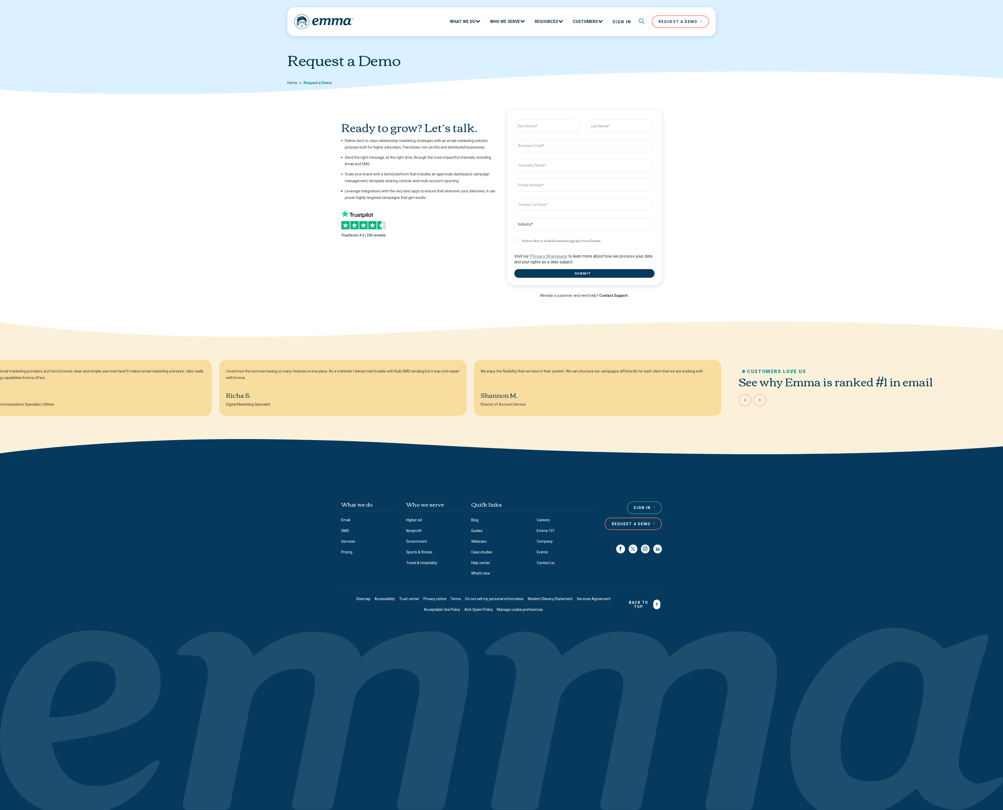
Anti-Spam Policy (478, 609)
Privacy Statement (548, 255)
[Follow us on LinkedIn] (657, 549)
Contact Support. (614, 295)
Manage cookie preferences (520, 609)
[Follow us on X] (633, 549)
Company (545, 541)
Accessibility (385, 599)
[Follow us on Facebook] (620, 549)
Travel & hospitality (421, 563)
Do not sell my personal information (494, 599)
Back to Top (639, 604)
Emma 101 (546, 531)
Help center (480, 563)
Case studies (481, 552)
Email (345, 520)
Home (292, 83)
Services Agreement (594, 599)
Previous (745, 400)
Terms (455, 599)
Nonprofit (414, 531)
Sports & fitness (419, 552)
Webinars (479, 541)
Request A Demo (677, 22)
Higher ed (414, 520)
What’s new (480, 573)
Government (416, 541)
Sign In (622, 21)
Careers (543, 520)
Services (348, 541)
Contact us (546, 563)
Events (542, 552)
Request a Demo (631, 524)
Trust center (409, 599)
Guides (476, 531)
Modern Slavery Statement (550, 599)
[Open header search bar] (641, 22)
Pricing (346, 552)
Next (760, 400)
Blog (475, 520)
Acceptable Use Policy (442, 609)
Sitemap (363, 599)
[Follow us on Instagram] (645, 549)
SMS (345, 531)
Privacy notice (434, 599)
